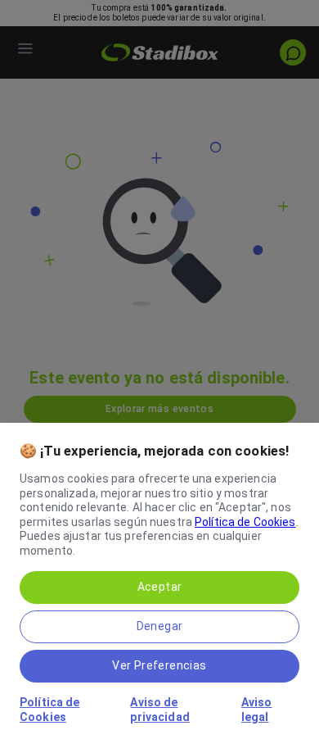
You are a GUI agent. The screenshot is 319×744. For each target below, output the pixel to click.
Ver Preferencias (159, 665)
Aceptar (159, 586)
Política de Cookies (245, 522)
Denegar (160, 626)
